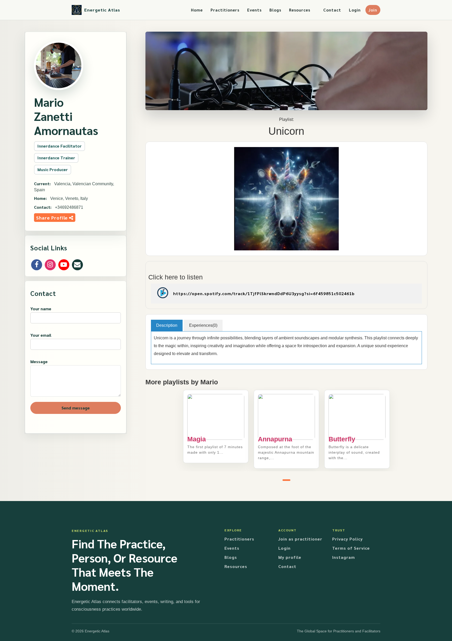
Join (373, 10)
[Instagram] (50, 264)
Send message (75, 408)
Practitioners (225, 10)
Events (254, 10)
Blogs (275, 10)
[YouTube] (63, 264)
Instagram (343, 557)
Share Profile (52, 218)
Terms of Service (351, 548)
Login (355, 10)
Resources (299, 10)
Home (197, 10)
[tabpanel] (215, 426)
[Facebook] (36, 264)
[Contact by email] (77, 264)
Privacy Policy (347, 539)
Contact (332, 10)
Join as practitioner (300, 539)
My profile (289, 557)
